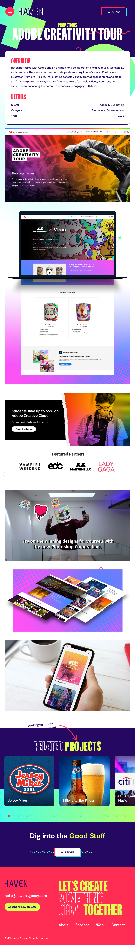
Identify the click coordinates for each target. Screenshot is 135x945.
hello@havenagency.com (26, 895)
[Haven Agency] (30, 11)
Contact (118, 924)
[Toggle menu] (9, 11)
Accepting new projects (22, 907)
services (82, 924)
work (100, 924)
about (64, 924)
